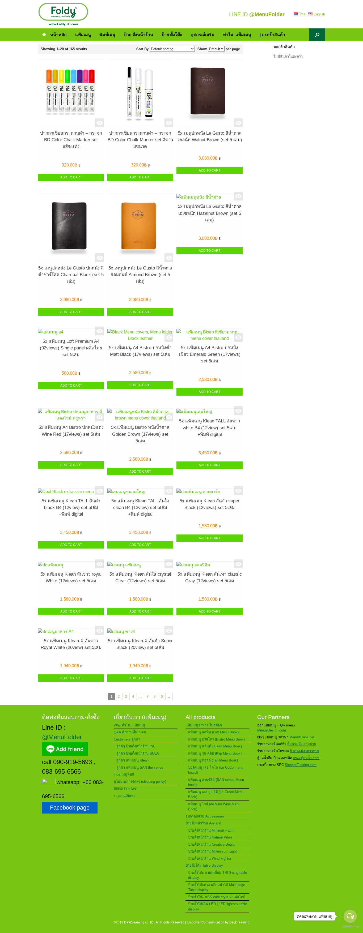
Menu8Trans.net (301, 737)
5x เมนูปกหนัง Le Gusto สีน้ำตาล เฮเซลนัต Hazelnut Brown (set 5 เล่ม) (210, 213)
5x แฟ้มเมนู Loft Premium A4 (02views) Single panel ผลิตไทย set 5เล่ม (71, 348)
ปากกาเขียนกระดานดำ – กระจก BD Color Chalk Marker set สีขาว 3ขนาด (140, 140)
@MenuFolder (62, 737)
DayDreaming (239, 922)
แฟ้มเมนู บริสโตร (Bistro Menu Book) (216, 739)
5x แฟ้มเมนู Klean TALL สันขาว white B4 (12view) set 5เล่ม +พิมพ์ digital (209, 427)
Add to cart (71, 177)
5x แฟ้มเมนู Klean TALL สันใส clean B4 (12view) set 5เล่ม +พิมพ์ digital (140, 507)
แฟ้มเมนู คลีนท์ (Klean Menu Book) (215, 746)
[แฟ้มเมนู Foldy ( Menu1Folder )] (63, 14)
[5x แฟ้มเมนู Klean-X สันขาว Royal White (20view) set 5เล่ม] (71, 631)
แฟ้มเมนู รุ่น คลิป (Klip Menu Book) (215, 753)
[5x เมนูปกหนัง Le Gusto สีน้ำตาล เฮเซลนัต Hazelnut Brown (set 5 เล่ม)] (209, 197)
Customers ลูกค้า (127, 739)
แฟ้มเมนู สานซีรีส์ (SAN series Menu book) (216, 782)
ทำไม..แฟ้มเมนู (237, 34)
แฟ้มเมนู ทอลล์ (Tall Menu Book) (213, 760)
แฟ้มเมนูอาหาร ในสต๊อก (203, 725)
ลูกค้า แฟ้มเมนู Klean (132, 760)
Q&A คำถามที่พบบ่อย (130, 732)
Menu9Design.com (271, 730)
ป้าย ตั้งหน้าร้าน (138, 34)
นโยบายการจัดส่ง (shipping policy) (140, 782)
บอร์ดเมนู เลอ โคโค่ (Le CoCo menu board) (215, 770)
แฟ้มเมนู (83, 34)
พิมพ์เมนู (107, 34)
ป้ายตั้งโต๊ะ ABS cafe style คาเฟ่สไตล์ (216, 897)
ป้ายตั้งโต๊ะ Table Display (204, 865)
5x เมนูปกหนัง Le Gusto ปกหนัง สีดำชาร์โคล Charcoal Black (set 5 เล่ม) (71, 275)
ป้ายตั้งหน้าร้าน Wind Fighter (209, 859)
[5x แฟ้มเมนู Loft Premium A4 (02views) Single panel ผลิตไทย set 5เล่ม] (71, 332)
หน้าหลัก (58, 34)
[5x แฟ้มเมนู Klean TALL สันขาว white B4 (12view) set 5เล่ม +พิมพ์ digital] (209, 412)
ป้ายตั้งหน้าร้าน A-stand (203, 823)
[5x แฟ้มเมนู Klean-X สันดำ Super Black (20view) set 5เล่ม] (140, 631)
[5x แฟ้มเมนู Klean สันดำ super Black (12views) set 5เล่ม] (209, 492)
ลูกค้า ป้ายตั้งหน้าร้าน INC (135, 746)
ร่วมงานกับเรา (124, 796)
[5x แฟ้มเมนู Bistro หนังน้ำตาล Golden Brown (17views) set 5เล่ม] (140, 415)
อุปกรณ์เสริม (202, 34)
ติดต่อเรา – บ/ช (125, 788)
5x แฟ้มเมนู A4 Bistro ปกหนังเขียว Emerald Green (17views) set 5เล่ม (209, 354)
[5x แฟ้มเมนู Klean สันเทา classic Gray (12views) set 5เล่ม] (209, 565)
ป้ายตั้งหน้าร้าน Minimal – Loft (211, 830)
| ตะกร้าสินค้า (272, 34)
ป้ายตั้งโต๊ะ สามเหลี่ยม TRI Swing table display (217, 875)
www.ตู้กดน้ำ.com (306, 758)
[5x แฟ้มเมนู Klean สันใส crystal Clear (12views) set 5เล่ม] (140, 565)
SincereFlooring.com (300, 765)
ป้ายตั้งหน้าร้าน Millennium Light (212, 851)
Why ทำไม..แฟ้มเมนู (129, 725)
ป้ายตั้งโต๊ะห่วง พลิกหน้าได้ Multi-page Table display (216, 887)
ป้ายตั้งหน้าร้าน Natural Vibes (210, 837)
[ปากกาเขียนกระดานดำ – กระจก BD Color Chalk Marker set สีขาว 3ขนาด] (140, 93)
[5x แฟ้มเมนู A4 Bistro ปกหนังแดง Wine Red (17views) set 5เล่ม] (71, 415)
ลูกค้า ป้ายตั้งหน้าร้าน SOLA (137, 753)
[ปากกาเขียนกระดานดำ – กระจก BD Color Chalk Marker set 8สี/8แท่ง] (71, 93)
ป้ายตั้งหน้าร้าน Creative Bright (211, 844)
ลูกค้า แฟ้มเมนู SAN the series (139, 767)
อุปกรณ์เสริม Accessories (205, 816)
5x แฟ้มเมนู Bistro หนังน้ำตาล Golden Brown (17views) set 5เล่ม (140, 434)
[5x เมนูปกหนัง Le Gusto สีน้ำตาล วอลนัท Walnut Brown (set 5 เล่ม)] (209, 93)
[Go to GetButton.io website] (350, 927)
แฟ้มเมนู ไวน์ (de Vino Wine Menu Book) (214, 806)
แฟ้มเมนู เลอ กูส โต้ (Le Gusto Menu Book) (215, 794)
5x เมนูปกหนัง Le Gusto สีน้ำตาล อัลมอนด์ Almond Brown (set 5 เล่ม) (140, 275)
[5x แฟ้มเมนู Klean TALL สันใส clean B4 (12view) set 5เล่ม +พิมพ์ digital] (140, 492)
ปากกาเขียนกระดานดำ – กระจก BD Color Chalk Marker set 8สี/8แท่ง (71, 140)
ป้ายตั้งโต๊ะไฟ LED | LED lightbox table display (217, 906)
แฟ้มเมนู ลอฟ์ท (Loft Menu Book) (213, 732)
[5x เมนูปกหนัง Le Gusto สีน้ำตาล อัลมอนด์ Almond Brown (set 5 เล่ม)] (140, 228)
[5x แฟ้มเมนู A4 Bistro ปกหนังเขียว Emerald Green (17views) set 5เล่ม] (209, 335)
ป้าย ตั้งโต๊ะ (172, 34)
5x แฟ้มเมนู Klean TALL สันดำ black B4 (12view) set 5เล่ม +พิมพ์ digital (71, 507)
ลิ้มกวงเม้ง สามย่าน (301, 744)
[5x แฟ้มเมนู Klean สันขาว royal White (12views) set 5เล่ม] (71, 565)
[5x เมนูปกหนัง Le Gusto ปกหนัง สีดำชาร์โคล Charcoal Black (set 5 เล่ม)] (71, 228)
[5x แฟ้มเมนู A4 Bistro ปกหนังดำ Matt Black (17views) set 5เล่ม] (140, 335)
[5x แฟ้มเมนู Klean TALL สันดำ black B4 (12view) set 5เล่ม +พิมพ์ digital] (71, 492)
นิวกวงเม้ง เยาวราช (304, 751)
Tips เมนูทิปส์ (124, 774)
